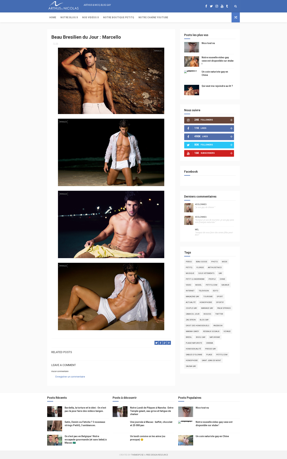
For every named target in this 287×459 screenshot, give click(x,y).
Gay (220, 273)
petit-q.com (211, 285)
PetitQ (189, 267)
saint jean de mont (211, 360)
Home (52, 17)
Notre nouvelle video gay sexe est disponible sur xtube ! (218, 60)
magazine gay (192, 296)
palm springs (224, 308)
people (212, 279)
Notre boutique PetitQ (118, 17)
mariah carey (192, 331)
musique (190, 273)
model (198, 285)
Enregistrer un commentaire (70, 376)
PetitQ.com (221, 355)
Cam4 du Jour (192, 314)
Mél (197, 229)
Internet (190, 291)
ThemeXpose (137, 454)
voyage (227, 331)
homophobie (206, 302)
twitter (219, 314)
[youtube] (222, 6)
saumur (225, 285)
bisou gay (200, 337)
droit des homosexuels (197, 326)
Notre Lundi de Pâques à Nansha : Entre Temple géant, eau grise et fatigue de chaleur (151, 411)
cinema (209, 343)
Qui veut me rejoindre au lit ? (217, 86)
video (188, 285)
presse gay (210, 349)
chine (222, 279)
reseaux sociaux (211, 331)
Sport (220, 296)
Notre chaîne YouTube (153, 17)
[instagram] (217, 6)
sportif (220, 302)
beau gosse (201, 262)
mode (224, 262)
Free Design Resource (157, 454)
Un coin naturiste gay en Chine (212, 436)
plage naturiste (194, 343)
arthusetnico (215, 267)
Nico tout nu (208, 43)
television (204, 291)
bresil (189, 337)
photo (214, 262)
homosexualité (193, 349)
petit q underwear (195, 279)
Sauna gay (191, 366)
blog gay (204, 320)
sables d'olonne (194, 355)
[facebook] (206, 6)
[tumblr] (227, 6)
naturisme (215, 337)
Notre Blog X (69, 17)
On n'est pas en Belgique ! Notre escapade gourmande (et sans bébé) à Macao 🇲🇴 (86, 439)
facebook (218, 326)
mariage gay (207, 308)
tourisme (208, 296)
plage (209, 355)
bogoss (207, 314)
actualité (190, 302)
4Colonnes (200, 204)
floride (200, 267)
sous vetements (206, 273)
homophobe (192, 360)
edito (215, 291)
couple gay (191, 308)
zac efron (191, 320)
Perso (189, 262)
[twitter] (211, 6)
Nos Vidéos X (90, 17)
